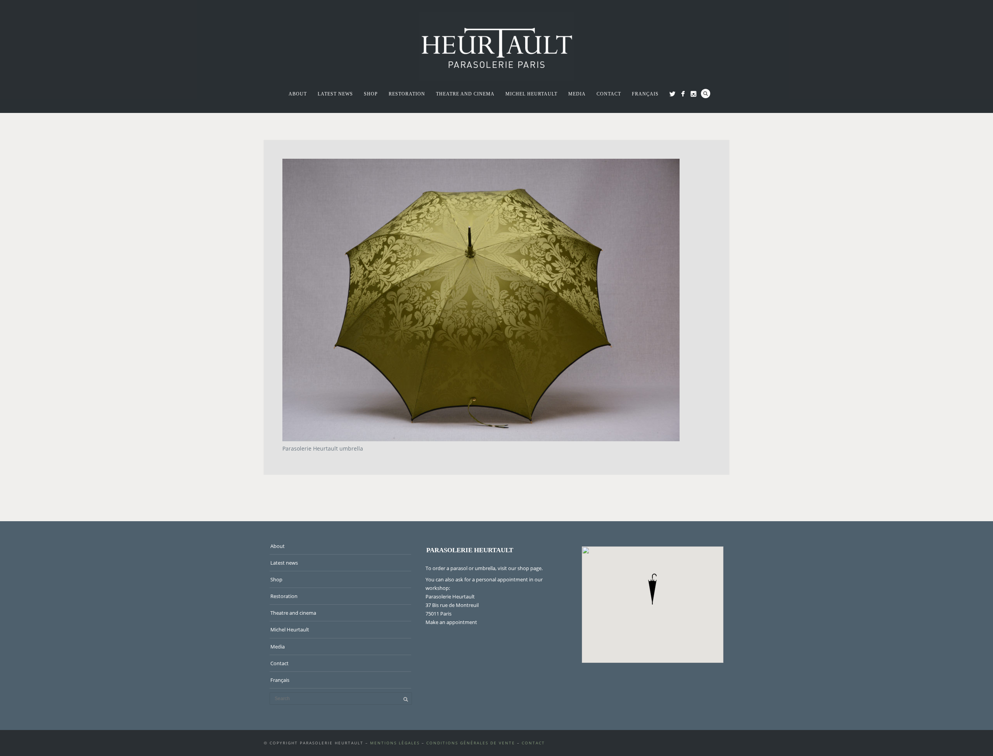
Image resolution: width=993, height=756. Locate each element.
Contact (609, 94)
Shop (371, 94)
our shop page (524, 568)
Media (577, 94)
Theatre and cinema (465, 94)
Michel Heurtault (531, 94)
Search (705, 93)
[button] (652, 589)
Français (645, 94)
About (298, 94)
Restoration (407, 94)
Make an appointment (451, 622)
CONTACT (533, 743)
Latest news (335, 94)
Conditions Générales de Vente (470, 743)
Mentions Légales (395, 743)
